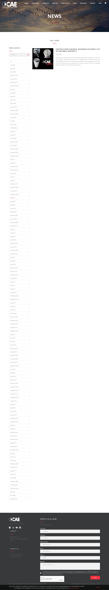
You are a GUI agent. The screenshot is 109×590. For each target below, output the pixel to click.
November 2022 (14, 152)
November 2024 (14, 114)
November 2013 (14, 390)
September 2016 (14, 299)
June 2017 (12, 282)
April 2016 (12, 310)
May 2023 (12, 131)
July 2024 (12, 121)
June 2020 (12, 201)
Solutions (35, 3)
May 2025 (12, 96)
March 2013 (13, 411)
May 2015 (12, 341)
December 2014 (14, 355)
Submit (95, 577)
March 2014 (13, 380)
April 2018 (12, 264)
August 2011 (13, 443)
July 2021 (12, 177)
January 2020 (13, 219)
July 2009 (12, 471)
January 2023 (13, 145)
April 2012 (12, 429)
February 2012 (14, 432)
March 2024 (13, 124)
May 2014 (12, 373)
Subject (42, 555)
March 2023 (13, 138)
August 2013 (13, 401)
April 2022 (12, 163)
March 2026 (13, 72)
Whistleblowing (75, 583)
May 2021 (12, 180)
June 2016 (12, 303)
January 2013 (13, 415)
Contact (92, 3)
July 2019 (12, 229)
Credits (98, 583)
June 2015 (12, 338)
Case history (65, 3)
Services (55, 3)
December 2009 (14, 464)
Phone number (44, 541)
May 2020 (12, 205)
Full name (42, 528)
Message (42, 561)
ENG (100, 3)
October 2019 (13, 226)
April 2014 (12, 376)
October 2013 (13, 394)
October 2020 (13, 191)
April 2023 (12, 135)
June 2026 (12, 65)
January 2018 (13, 271)
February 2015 (14, 348)
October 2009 (13, 467)
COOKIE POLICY (74, 588)
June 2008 (12, 495)
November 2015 (14, 324)
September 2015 (14, 331)
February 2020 (14, 215)
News (75, 3)
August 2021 (13, 173)
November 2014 (14, 359)
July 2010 (12, 453)
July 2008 (12, 492)
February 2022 (14, 166)
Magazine (83, 3)
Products (46, 3)
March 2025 (13, 103)
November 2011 (14, 439)
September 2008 (14, 488)
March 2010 (13, 460)
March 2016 (13, 313)
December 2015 (14, 320)
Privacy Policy (83, 583)
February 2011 (14, 446)
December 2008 (14, 481)
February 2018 (14, 268)
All (11, 61)
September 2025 (14, 86)
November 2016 (14, 296)
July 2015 (12, 334)
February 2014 (14, 383)
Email (41, 548)
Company (42, 535)
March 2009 (13, 478)
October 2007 (13, 499)
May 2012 (12, 425)
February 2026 (14, 75)
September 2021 (14, 170)
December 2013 (14, 387)
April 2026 (12, 68)
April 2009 (12, 474)
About (27, 3)
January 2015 (13, 352)
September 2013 (14, 397)
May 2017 (12, 285)
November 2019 (14, 222)
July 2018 (12, 257)
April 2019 (12, 236)
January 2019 (13, 247)
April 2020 (12, 208)
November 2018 (14, 250)
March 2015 (13, 345)
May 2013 (12, 408)
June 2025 (12, 93)
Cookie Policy (91, 583)
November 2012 (14, 418)
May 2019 (12, 233)
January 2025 (13, 107)
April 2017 (12, 289)
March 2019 (13, 240)
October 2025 (13, 82)
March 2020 (13, 212)
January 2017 (13, 292)
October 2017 (13, 278)
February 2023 (14, 142)
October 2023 (13, 128)
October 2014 (13, 362)
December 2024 (14, 110)
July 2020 (12, 198)
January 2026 (13, 79)
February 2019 (14, 243)
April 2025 (12, 100)
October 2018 (13, 254)
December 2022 (14, 149)
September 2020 (14, 194)
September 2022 (14, 156)
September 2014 (14, 366)
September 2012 (14, 422)
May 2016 (12, 306)
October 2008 (13, 485)
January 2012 (13, 436)
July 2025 (12, 89)
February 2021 (14, 184)
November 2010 (14, 450)
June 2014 (12, 369)
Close (97, 587)
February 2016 (14, 317)
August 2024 (13, 117)
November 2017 (14, 275)
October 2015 (13, 327)
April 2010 (12, 457)
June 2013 (12, 404)
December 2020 (14, 187)
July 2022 (12, 159)
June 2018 (12, 261)
